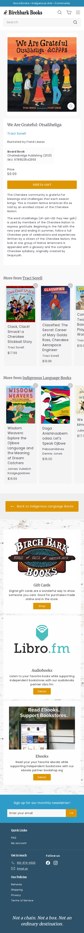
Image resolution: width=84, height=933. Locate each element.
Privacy (16, 895)
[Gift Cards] (42, 557)
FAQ (13, 838)
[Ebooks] (42, 728)
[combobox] (42, 22)
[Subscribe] (71, 813)
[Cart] (68, 12)
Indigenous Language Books (46, 378)
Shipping (17, 890)
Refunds (16, 884)
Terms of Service (22, 900)
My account (19, 843)
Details (42, 691)
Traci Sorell (16, 133)
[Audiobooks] (42, 642)
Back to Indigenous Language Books (45, 506)
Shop (42, 606)
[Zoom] (71, 106)
